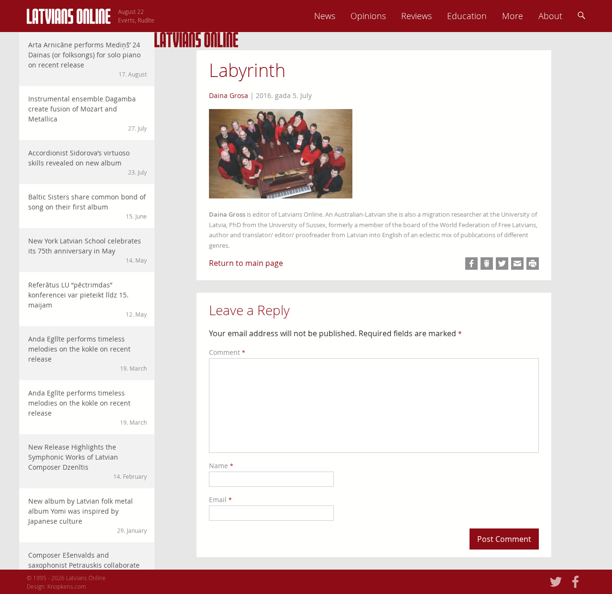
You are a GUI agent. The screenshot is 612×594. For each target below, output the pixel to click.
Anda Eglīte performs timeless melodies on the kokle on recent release (87, 353)
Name (221, 465)
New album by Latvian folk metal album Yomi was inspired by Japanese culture (87, 515)
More (512, 16)
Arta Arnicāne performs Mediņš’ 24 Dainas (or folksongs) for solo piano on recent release (87, 59)
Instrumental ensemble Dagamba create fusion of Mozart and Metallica (87, 113)
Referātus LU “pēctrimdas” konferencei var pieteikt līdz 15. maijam (87, 299)
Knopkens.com (66, 586)
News (324, 16)
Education (467, 16)
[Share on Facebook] (471, 263)
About (550, 16)
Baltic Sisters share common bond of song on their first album (87, 206)
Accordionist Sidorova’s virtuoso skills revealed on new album (87, 162)
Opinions (368, 16)
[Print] (532, 263)
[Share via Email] (517, 263)
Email (220, 499)
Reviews (416, 16)
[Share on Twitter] (502, 263)
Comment (227, 352)
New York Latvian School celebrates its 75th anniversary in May (87, 250)
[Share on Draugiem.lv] (487, 263)
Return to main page (246, 263)
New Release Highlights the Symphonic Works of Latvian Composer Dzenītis (87, 461)
